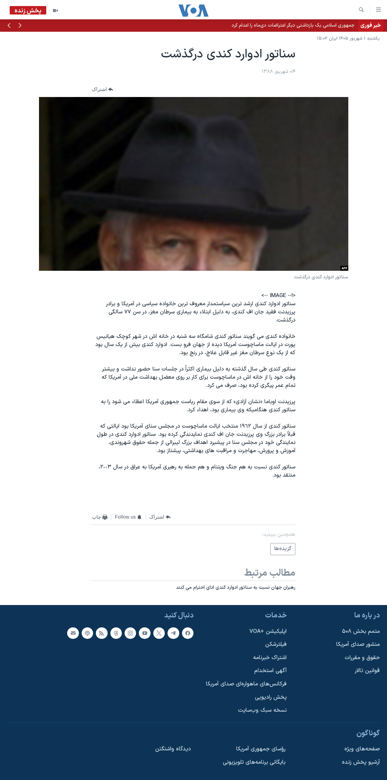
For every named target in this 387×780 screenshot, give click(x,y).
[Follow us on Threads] (116, 633)
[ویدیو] (55, 10)
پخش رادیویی (271, 697)
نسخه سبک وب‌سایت (262, 711)
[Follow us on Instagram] (130, 633)
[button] (20, 26)
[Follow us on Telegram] (173, 633)
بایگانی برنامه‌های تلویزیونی (254, 762)
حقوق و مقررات (362, 658)
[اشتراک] (73, 633)
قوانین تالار (367, 671)
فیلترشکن (276, 644)
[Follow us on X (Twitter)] (159, 633)
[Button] (102, 89)
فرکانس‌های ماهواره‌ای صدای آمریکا (246, 684)
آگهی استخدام (270, 671)
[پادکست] (87, 633)
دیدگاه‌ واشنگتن (173, 749)
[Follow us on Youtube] (144, 633)
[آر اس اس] (101, 633)
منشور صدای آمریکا (358, 644)
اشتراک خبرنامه (270, 658)
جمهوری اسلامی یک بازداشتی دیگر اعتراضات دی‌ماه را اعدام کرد (293, 25)
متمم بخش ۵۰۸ (361, 631)
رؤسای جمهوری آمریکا (260, 749)
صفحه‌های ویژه (362, 749)
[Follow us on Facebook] (188, 633)
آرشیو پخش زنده (361, 762)
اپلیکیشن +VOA (268, 631)
